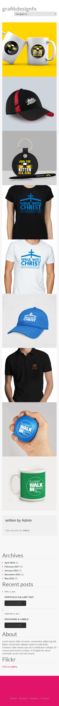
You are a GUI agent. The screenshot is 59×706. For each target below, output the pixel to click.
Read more (14, 603)
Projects (34, 698)
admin (27, 520)
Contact (45, 698)
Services (23, 698)
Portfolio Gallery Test (19, 597)
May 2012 (9, 578)
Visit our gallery (9, 666)
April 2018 (10, 563)
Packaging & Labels (16, 619)
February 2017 (12, 566)
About (13, 698)
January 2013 (11, 570)
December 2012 (12, 574)
